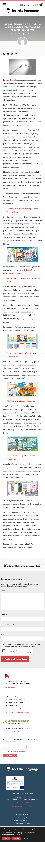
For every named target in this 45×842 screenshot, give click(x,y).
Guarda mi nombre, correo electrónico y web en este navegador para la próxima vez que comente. (21, 645)
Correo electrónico (8, 624)
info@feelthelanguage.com (22, 807)
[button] (4, 4)
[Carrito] (40, 5)
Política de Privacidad (19, 751)
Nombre (4, 614)
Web (2, 634)
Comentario (5, 591)
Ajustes (26, 838)
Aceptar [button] (6, 838)
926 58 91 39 (26, 803)
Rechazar (16, 838)
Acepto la (15, 751)
